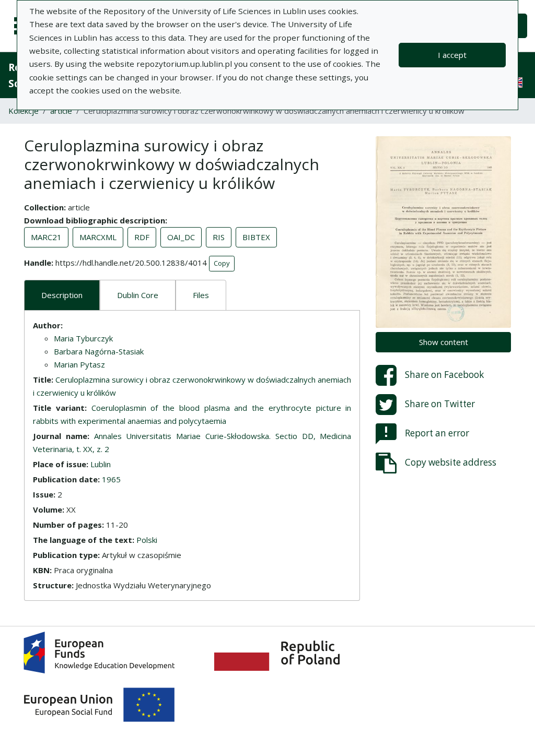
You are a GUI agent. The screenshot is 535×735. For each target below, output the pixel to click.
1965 (111, 479)
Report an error (437, 433)
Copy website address (450, 462)
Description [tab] (62, 295)
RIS (219, 237)
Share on (444, 375)
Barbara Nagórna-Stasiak (99, 351)
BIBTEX (256, 237)
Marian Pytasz (79, 364)
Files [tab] (201, 295)
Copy (222, 263)
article (61, 110)
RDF (141, 237)
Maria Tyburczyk (83, 338)
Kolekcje (23, 110)
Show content (443, 342)
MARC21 (46, 237)
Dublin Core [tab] (137, 295)
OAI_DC (181, 237)
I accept (452, 55)
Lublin (100, 464)
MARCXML (98, 237)
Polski (146, 540)
